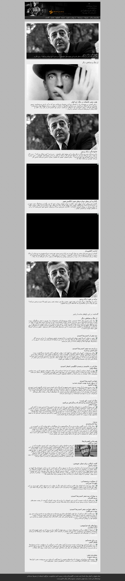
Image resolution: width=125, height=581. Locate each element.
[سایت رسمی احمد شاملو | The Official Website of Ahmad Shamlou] (62, 9)
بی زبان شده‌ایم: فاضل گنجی (91, 541)
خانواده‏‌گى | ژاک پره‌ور (89, 152)
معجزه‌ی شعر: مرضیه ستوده (92, 556)
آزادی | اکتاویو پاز (91, 251)
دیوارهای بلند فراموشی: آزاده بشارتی (88, 526)
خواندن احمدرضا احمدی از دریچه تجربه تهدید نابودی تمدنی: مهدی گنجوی (84, 383)
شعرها (86, 17)
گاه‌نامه (47, 17)
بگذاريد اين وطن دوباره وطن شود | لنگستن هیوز (81, 55)
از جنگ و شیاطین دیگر (89, 318)
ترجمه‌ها (80, 17)
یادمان (52, 17)
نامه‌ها (63, 17)
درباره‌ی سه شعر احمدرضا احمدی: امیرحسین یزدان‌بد (84, 349)
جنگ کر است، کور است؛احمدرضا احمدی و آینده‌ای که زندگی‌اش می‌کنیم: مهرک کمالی (79, 402)
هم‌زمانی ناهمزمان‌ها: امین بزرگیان (89, 442)
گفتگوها (58, 17)
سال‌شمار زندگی (94, 17)
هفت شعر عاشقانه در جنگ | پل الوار (84, 102)
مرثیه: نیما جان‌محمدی (91, 423)
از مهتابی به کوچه (71, 17)
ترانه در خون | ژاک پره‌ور (88, 299)
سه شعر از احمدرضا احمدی (87, 336)
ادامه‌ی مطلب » (93, 111)
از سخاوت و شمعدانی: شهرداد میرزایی (89, 482)
